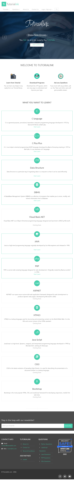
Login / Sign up (46, 9)
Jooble (25, 459)
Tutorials (5, 9)
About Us (26, 9)
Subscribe (68, 426)
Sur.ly (68, 450)
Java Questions (45, 454)
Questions (15, 9)
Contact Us (35, 9)
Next (69, 37)
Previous (4, 37)
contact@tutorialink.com (8, 445)
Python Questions (46, 444)
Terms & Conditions (29, 451)
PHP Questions (45, 458)
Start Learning (37, 44)
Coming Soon (37, 225)
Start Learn (37, 127)
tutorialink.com (12, 448)
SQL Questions (45, 461)
